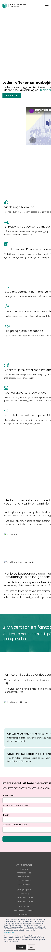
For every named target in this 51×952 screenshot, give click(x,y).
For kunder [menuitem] (24, 906)
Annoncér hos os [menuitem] (24, 873)
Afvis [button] (31, 947)
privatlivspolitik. (9, 932)
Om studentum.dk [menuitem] (24, 865)
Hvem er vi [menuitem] (24, 869)
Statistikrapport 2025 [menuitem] (24, 901)
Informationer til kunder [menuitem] (24, 911)
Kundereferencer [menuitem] (24, 881)
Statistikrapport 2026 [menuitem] (24, 897)
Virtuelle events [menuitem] (24, 877)
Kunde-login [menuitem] (24, 914)
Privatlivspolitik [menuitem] (24, 885)
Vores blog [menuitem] (24, 894)
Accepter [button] (21, 947)
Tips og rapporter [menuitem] (24, 889)
